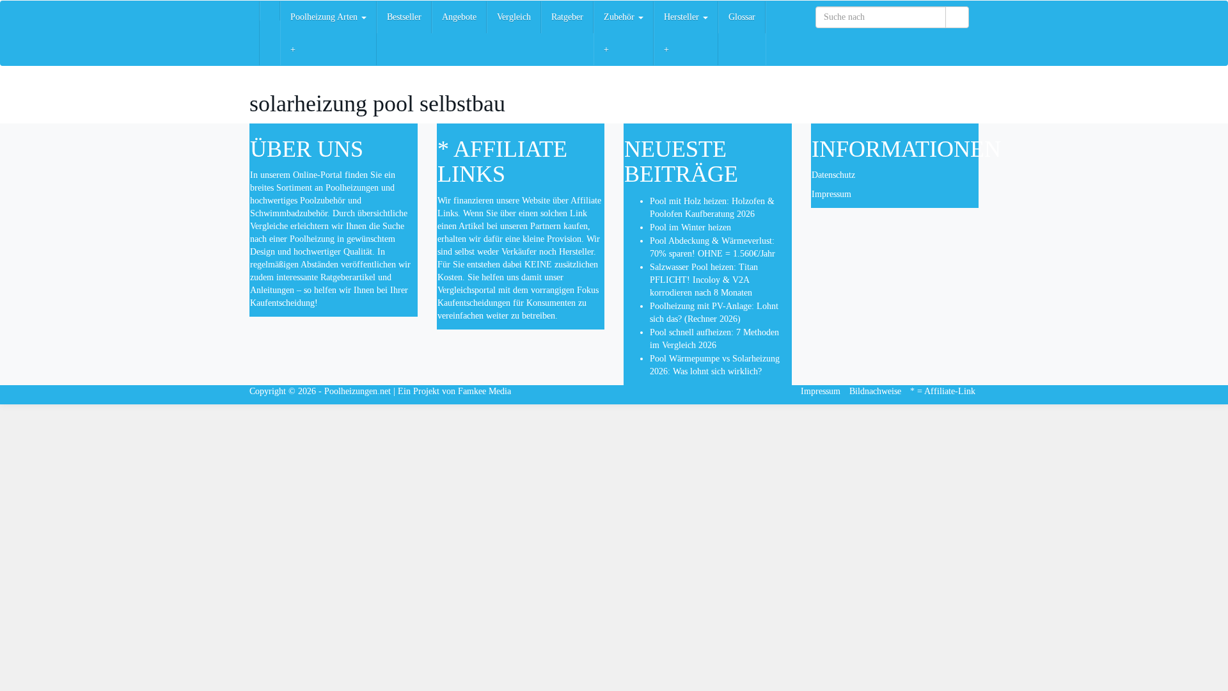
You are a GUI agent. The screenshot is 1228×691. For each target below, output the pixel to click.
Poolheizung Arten (325, 17)
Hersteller (683, 17)
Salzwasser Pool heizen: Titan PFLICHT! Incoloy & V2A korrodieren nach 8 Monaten (704, 280)
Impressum (831, 194)
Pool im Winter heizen (690, 227)
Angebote (459, 17)
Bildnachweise (875, 391)
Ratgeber (567, 17)
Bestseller (404, 17)
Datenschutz (833, 175)
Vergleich (514, 17)
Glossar (741, 17)
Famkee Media (484, 391)
